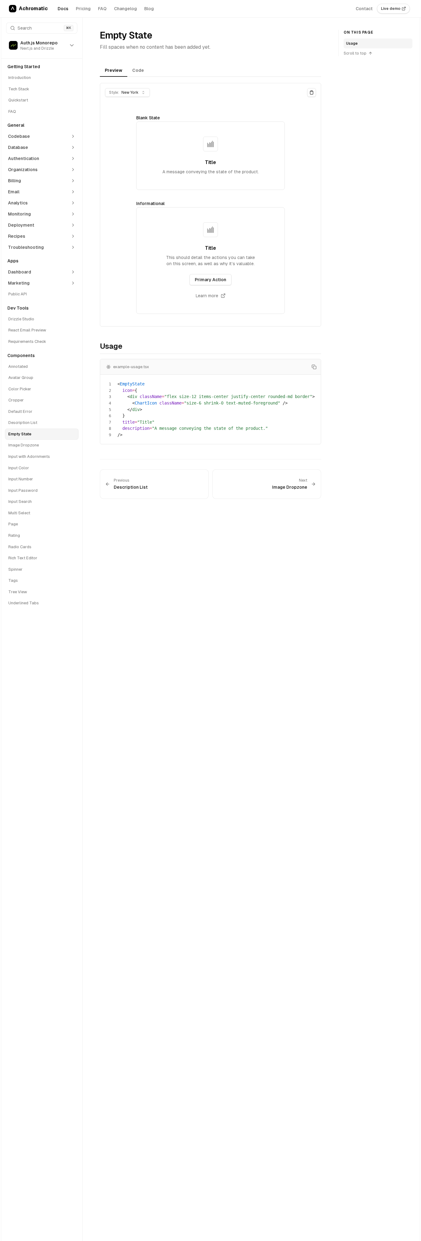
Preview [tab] (113, 70)
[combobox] (127, 92)
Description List (22, 422)
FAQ (102, 8)
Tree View (17, 592)
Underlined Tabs (23, 603)
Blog (149, 8)
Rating (14, 535)
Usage (352, 43)
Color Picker (19, 389)
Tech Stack (18, 89)
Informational (150, 203)
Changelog (125, 8)
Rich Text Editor (22, 558)
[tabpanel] (210, 205)
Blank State (148, 117)
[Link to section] (96, 347)
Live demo (390, 8)
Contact (364, 8)
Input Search (20, 501)
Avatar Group (20, 377)
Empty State (19, 434)
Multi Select (19, 513)
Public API (17, 294)
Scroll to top (355, 53)
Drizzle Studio (21, 319)
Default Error (20, 411)
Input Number (20, 479)
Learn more (207, 295)
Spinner (15, 569)
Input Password (23, 490)
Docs (63, 8)
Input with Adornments (29, 456)
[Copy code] (314, 366)
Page (13, 524)
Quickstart (18, 100)
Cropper (16, 400)
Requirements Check (27, 341)
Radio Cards (19, 546)
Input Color (18, 468)
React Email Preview (27, 330)
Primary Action (210, 279)
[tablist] (210, 71)
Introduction (19, 77)
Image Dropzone (23, 445)
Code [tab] (138, 70)
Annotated (18, 366)
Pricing (83, 8)
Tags (13, 580)
